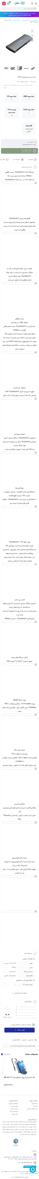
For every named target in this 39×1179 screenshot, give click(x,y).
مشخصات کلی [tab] (16, 160)
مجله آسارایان (34, 1103)
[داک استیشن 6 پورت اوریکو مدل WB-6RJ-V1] (19, 1066)
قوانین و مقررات (14, 1106)
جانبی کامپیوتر (26, 20)
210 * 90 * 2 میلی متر (10, 963)
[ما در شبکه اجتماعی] (4, 3)
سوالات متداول (14, 1109)
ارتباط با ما (35, 1106)
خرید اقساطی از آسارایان (32, 1109)
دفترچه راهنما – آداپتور (10, 976)
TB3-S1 (14, 967)
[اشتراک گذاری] (32, 40)
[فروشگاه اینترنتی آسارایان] (19, 3)
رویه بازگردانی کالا (14, 1111)
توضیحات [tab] (30, 160)
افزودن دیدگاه (21, 1030)
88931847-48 (25, 1163)
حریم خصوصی (15, 1114)
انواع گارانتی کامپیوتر (13, 1103)
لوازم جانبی (35, 20)
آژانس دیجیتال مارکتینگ (19, 1177)
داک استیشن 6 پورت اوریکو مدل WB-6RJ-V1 (19, 1077)
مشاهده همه (6, 1054)
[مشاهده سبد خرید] (8, 3)
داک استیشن (16, 20)
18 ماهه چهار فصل (27, 144)
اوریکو (31, 82)
